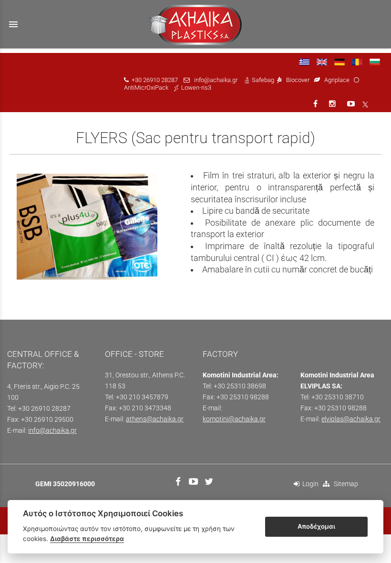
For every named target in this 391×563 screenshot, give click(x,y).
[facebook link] (316, 103)
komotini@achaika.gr (234, 419)
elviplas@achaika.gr (351, 419)
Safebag (263, 79)
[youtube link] (352, 103)
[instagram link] (333, 103)
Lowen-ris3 (196, 87)
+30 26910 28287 (155, 79)
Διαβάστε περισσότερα (87, 538)
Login (309, 484)
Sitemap (343, 484)
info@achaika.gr (215, 79)
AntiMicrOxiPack (146, 87)
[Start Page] (195, 24)
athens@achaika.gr (155, 419)
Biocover (297, 79)
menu (13, 24)
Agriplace (337, 79)
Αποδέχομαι (316, 526)
